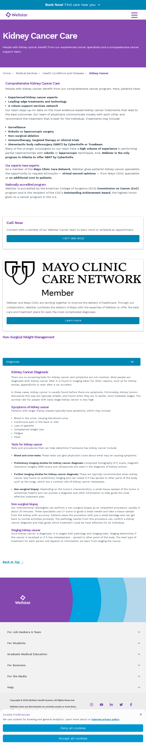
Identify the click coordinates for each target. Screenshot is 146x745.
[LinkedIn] (111, 704)
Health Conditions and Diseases (63, 73)
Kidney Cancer (98, 73)
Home (7, 73)
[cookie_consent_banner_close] (141, 714)
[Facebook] (131, 704)
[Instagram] (91, 704)
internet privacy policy (105, 719)
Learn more (73, 320)
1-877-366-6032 (73, 238)
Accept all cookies (73, 738)
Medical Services (26, 73)
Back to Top (11, 562)
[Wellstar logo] (17, 15)
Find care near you (71, 4)
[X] (121, 704)
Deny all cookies (73, 728)
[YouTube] (101, 704)
